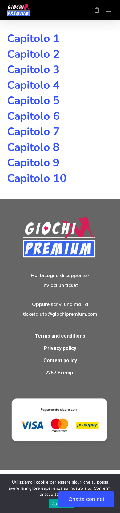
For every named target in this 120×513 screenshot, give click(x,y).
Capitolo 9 (33, 162)
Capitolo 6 (33, 116)
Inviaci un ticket (60, 285)
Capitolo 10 (36, 178)
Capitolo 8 (33, 147)
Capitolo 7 (33, 131)
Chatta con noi (86, 499)
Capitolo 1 (33, 38)
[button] (109, 10)
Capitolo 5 (33, 100)
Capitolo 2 (33, 54)
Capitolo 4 (33, 85)
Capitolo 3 (33, 69)
